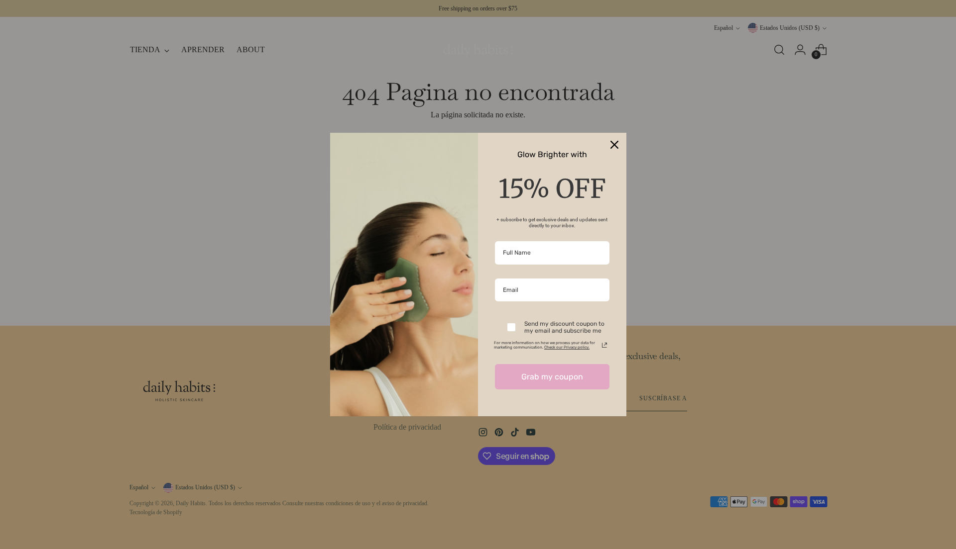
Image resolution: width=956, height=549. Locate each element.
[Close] (614, 145)
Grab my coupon (552, 376)
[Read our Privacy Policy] (604, 345)
